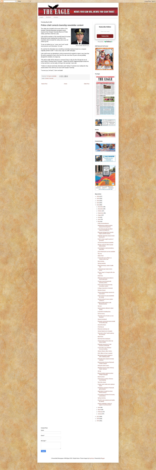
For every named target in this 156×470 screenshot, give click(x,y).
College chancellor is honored (105, 288)
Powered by (101, 41)
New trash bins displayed (104, 338)
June (99, 219)
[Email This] (60, 76)
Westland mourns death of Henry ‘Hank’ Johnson (106, 368)
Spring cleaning (102, 263)
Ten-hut (99, 306)
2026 (98, 196)
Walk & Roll (100, 255)
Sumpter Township (49, 78)
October (100, 211)
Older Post (86, 83)
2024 (98, 200)
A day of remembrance (103, 223)
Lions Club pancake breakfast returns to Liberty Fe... (105, 229)
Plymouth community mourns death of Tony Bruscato (106, 322)
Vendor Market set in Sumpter (105, 331)
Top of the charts (102, 382)
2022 (98, 205)
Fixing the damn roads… (104, 365)
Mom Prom (100, 336)
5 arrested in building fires (104, 311)
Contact (56, 17)
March (99, 409)
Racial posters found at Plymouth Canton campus (106, 363)
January (100, 413)
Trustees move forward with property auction (104, 282)
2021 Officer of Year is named (105, 353)
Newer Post (44, 83)
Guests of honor (102, 290)
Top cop (100, 253)
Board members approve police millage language (105, 374)
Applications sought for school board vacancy (105, 392)
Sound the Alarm (102, 324)
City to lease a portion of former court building (105, 379)
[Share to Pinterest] (67, 76)
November (100, 208)
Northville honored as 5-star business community (104, 345)
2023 (98, 202)
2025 (98, 198)
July (99, 217)
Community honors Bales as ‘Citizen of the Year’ (105, 258)
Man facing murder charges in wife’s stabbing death (105, 356)
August (100, 215)
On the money (101, 313)
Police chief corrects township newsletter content (105, 285)
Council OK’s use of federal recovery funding (104, 348)
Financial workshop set (103, 329)
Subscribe (105, 36)
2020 (98, 418)
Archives (48, 17)
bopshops (91, 458)
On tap (99, 371)
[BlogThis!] (62, 76)
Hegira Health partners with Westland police (104, 303)
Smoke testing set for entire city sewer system (105, 341)
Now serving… (101, 261)
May (99, 221)
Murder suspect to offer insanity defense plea (105, 245)
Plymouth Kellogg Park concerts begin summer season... (105, 233)
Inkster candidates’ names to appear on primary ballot (105, 404)
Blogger (103, 458)
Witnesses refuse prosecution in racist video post (105, 278)
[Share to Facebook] (65, 76)
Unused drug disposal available (105, 242)
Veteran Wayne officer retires (105, 351)
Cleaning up (101, 327)
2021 (98, 416)
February (100, 411)
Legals (41, 17)
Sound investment (102, 319)
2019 (98, 420)
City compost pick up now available (106, 251)
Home (65, 83)
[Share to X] (64, 76)
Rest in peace (101, 376)
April (99, 407)
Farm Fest (100, 275)
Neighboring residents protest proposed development (105, 226)
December (100, 206)
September (101, 213)
